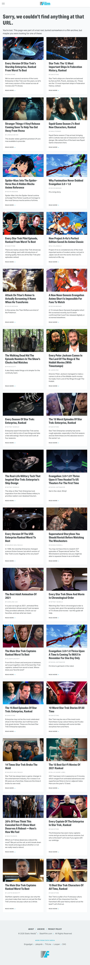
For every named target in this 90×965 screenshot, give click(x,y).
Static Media (30, 933)
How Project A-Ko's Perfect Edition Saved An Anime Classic (66, 240)
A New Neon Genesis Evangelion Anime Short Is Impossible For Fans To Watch (66, 298)
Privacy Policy (55, 929)
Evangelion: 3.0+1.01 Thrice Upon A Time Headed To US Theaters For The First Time (64, 479)
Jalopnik (39, 944)
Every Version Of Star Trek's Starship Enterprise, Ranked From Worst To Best (20, 67)
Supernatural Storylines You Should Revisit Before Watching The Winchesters (66, 537)
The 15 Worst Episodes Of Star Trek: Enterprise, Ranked (65, 421)
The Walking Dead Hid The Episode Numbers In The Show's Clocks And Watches (22, 359)
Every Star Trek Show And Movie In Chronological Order (66, 596)
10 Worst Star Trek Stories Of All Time (66, 709)
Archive (41, 929)
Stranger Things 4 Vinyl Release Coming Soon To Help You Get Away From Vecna (22, 127)
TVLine (48, 944)
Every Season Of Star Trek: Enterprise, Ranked (19, 421)
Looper (57, 944)
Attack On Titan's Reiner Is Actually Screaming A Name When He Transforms (20, 298)
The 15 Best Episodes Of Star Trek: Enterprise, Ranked (21, 709)
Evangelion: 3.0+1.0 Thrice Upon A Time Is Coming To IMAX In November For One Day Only (67, 654)
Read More (9, 90)
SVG (64, 944)
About (31, 929)
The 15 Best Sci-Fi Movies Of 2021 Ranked (64, 766)
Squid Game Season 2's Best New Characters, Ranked (64, 125)
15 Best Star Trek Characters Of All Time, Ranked (66, 887)
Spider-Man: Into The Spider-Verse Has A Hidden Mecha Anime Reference (21, 184)
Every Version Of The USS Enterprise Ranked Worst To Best (20, 537)
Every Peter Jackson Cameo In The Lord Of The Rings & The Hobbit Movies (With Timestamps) (65, 361)
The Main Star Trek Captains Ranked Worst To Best (20, 652)
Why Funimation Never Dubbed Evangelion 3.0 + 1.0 (66, 182)
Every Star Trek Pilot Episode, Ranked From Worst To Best (21, 240)
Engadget (28, 944)
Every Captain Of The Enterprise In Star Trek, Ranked (66, 823)
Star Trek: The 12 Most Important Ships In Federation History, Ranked (65, 67)
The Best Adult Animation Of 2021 (21, 596)
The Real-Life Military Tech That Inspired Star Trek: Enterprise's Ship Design (22, 479)
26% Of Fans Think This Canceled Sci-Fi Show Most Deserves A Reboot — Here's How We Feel (20, 827)
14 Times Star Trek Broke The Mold (21, 766)
